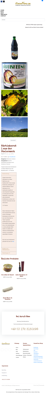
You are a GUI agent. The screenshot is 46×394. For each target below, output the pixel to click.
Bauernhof (10, 160)
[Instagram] (4, 1)
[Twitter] (6, 349)
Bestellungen (36, 347)
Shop (2, 13)
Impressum (35, 351)
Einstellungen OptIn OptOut (38, 357)
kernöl (13, 162)
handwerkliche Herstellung (6, 162)
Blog (2, 11)
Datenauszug (36, 359)
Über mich (4, 14)
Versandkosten (12, 156)
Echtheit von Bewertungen (38, 362)
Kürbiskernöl (3, 164)
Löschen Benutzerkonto (38, 360)
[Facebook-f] (2, 349)
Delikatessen (8, 158)
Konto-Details (36, 348)
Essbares (13, 158)
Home (2, 10)
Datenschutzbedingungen (38, 356)
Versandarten (36, 354)
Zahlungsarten (36, 353)
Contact (3, 16)
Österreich (8, 164)
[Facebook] (1, 1)
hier (13, 241)
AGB (34, 350)
